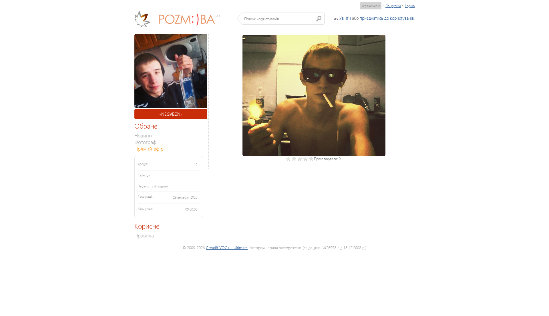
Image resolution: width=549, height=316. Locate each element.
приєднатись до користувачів (387, 18)
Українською (370, 6)
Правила (144, 235)
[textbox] (283, 19)
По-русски (393, 6)
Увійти (345, 18)
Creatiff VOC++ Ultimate (227, 247)
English (410, 6)
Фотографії (146, 141)
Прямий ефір (149, 148)
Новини (143, 135)
